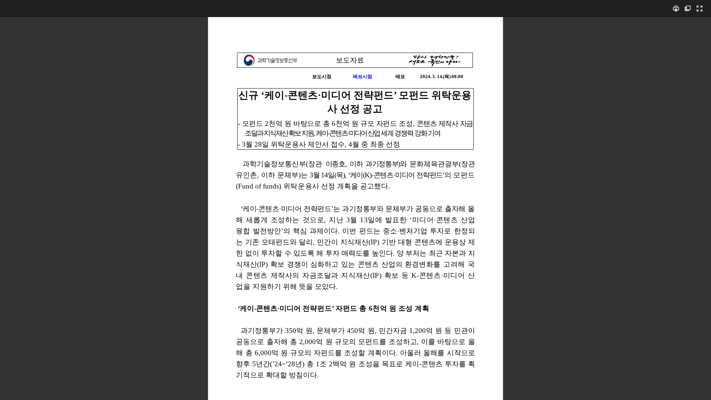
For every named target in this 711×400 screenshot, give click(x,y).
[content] (355, 208)
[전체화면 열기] (699, 8)
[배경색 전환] (688, 8)
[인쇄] (676, 8)
